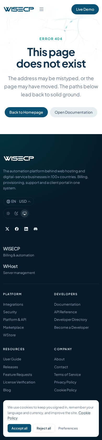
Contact (61, 367)
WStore (9, 335)
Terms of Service (67, 374)
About (59, 359)
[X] (7, 229)
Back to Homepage (26, 112)
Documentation (67, 304)
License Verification (19, 382)
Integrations (13, 304)
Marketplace (13, 327)
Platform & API (14, 319)
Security (10, 312)
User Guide (12, 359)
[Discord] (35, 229)
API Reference (65, 312)
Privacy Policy (65, 382)
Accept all (19, 428)
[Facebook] (17, 229)
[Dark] (16, 213)
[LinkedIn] (26, 229)
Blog (7, 390)
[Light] (8, 213)
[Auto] (25, 213)
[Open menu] (42, 9)
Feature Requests (17, 374)
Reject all (44, 428)
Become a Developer (71, 327)
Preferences (68, 428)
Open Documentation (74, 112)
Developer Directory (70, 319)
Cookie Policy (65, 390)
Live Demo (85, 9)
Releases (10, 367)
